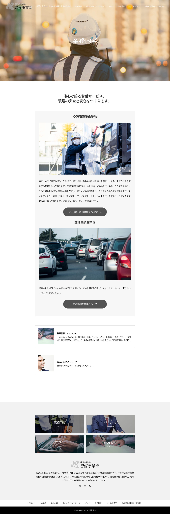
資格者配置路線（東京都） (154, 6)
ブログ (110, 6)
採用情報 (121, 6)
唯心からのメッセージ (95, 6)
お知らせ (31, 503)
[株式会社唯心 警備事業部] (19, 6)
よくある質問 (134, 6)
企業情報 (66, 6)
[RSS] (90, 486)
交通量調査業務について (85, 304)
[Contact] (85, 486)
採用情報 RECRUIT (66, 333)
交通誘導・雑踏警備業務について (85, 212)
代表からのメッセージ (67, 362)
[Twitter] (80, 486)
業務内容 (78, 6)
